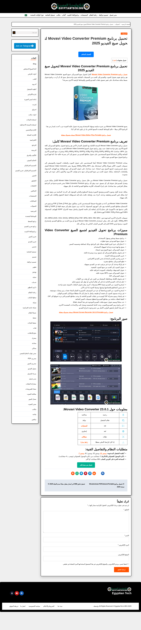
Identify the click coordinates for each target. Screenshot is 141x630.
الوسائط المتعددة (30, 216)
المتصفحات (84, 15)
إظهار (114, 60)
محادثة (34, 343)
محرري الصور (31, 363)
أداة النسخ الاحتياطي (29, 69)
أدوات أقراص (32, 74)
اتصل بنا (22, 606)
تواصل (34, 272)
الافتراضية (33, 140)
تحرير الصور (32, 236)
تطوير (34, 267)
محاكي (34, 348)
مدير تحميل (113, 15)
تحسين (34, 247)
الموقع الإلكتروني (123, 554)
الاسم (126, 535)
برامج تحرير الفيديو (30, 226)
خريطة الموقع (14, 606)
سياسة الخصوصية (34, 606)
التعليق (126, 509)
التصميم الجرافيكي (30, 165)
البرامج (34, 145)
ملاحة (34, 414)
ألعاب (64, 15)
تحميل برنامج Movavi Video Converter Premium (109, 74)
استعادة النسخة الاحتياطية (28, 125)
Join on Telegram (23, 46)
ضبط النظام (32, 313)
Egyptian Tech (121, 593)
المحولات (124, 33)
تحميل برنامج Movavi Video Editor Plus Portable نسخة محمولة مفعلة (86, 135)
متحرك (34, 338)
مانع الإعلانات (32, 333)
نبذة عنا (60, 606)
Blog (34, 64)
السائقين (33, 191)
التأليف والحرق (31, 155)
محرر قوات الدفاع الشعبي (28, 353)
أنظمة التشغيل (31, 89)
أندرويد (34, 84)
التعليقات (33, 186)
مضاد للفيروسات (30, 389)
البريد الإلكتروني (123, 545)
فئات (34, 328)
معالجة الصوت (31, 394)
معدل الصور (32, 399)
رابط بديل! (84, 442)
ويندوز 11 (103, 453)
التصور (34, 175)
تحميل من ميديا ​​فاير (86, 465)
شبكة (34, 302)
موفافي (84, 437)
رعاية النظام (93, 15)
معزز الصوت (32, 404)
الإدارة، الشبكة (31, 135)
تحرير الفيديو (32, 241)
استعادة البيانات (31, 120)
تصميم (34, 257)
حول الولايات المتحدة (37, 15)
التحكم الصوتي (31, 160)
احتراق (34, 109)
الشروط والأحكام (48, 606)
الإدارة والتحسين (31, 130)
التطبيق (33, 181)
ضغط (34, 318)
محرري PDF (32, 358)
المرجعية (33, 211)
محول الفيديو (32, 368)
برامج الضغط (32, 221)
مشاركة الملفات (31, 384)
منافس (34, 419)
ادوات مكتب (32, 114)
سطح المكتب (32, 297)
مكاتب (58, 15)
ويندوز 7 (81, 453)
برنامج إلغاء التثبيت (73, 15)
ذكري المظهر (32, 287)
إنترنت (34, 104)
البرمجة (33, 150)
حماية (34, 277)
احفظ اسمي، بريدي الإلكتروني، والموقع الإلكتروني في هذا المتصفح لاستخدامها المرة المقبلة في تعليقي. (95, 564)
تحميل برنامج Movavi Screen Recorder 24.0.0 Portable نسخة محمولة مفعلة (86, 312)
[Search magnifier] (14, 32)
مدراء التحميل (31, 374)
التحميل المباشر (86, 54)
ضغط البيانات (32, 323)
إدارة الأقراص (32, 94)
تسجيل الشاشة (50, 15)
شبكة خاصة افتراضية (29, 308)
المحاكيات (33, 201)
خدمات (34, 282)
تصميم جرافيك (103, 15)
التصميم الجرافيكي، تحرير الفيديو (26, 170)
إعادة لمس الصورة (30, 99)
